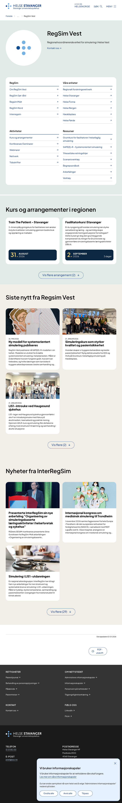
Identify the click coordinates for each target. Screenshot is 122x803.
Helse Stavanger (71, 95)
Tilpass (85, 793)
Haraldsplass (69, 114)
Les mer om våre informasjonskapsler (58, 776)
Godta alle (48, 793)
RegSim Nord (16, 108)
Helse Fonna (69, 101)
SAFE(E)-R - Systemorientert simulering (82, 147)
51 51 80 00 (11, 749)
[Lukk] (115, 763)
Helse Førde (69, 120)
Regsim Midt (16, 101)
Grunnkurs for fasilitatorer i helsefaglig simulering (81, 139)
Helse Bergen (69, 108)
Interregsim (15, 114)
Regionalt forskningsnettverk (77, 89)
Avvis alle (68, 793)
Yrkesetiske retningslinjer (75, 153)
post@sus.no (12, 759)
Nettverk (14, 156)
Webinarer (15, 150)
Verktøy (67, 178)
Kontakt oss (53, 48)
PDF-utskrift (99, 651)
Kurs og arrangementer (21, 137)
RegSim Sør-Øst (18, 95)
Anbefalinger (69, 171)
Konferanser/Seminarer (21, 143)
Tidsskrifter (15, 162)
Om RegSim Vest (18, 89)
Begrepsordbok (71, 165)
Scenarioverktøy (71, 159)
